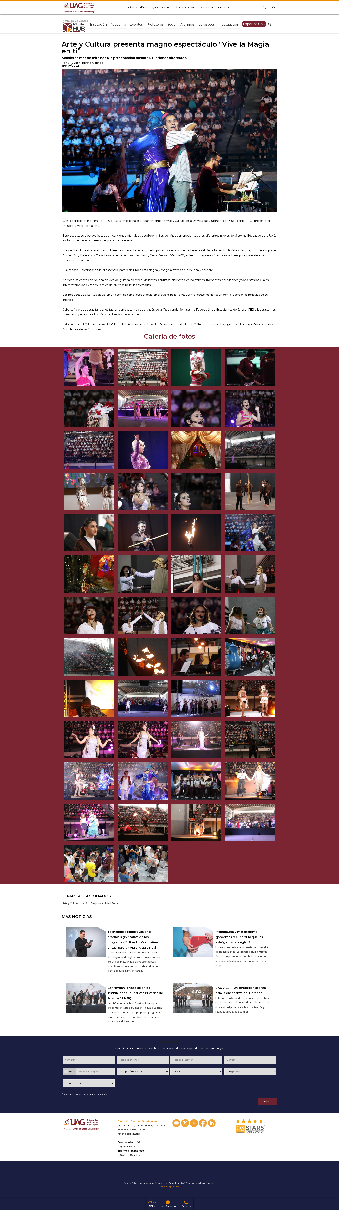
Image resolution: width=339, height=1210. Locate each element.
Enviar (268, 1101)
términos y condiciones (98, 1094)
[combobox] (69, 1071)
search (269, 24)
